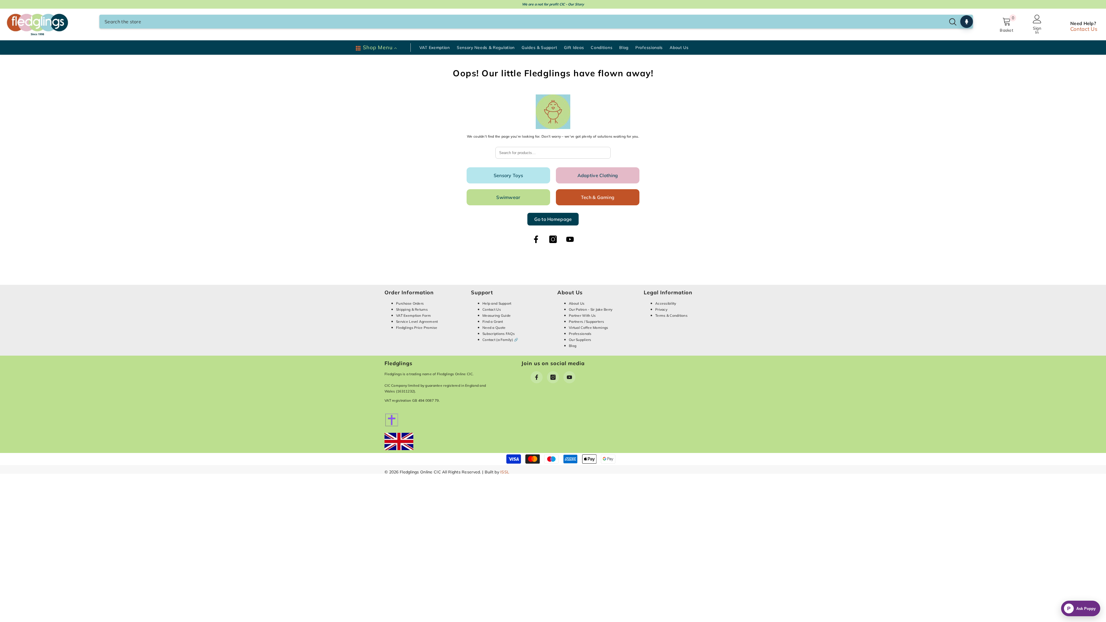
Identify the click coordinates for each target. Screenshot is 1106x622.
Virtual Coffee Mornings (588, 327)
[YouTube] (570, 239)
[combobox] (522, 22)
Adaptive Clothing (597, 175)
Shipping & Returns (412, 309)
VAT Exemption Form (413, 315)
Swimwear (508, 197)
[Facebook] (536, 239)
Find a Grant (492, 321)
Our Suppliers (580, 339)
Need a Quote (493, 327)
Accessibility (665, 303)
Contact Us (1083, 29)
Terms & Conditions (671, 315)
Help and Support (496, 303)
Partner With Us (582, 315)
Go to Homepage (553, 219)
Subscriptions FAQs (498, 333)
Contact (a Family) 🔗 (500, 339)
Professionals (580, 333)
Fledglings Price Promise (417, 327)
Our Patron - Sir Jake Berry (591, 309)
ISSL (504, 472)
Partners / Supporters (586, 321)
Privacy (661, 309)
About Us (576, 303)
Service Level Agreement (417, 321)
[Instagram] (553, 239)
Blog (572, 346)
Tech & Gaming (598, 197)
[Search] (536, 22)
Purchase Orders (410, 303)
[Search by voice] (966, 21)
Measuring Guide (496, 315)
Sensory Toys (508, 175)
